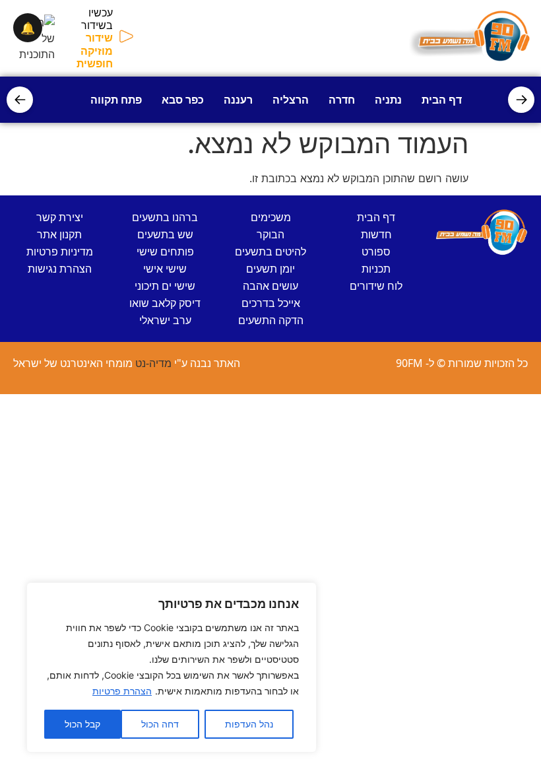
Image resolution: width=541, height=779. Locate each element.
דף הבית (442, 99)
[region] (171, 667)
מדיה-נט (153, 363)
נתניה (388, 99)
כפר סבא (183, 99)
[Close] (303, 593)
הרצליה (290, 99)
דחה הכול (160, 723)
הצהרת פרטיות (122, 690)
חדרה (342, 99)
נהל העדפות (249, 723)
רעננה (238, 99)
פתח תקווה (116, 99)
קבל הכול (82, 723)
